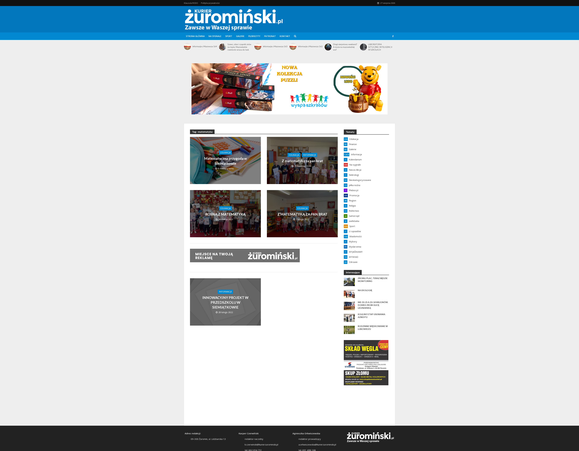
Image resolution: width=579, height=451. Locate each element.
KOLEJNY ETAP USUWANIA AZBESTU (371, 315)
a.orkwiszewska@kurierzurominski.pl (317, 444)
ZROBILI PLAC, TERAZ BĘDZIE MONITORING (373, 279)
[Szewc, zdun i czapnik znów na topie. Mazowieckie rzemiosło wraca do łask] (222, 47)
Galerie (240, 36)
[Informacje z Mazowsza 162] (293, 46)
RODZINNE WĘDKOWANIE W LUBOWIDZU (373, 327)
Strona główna (195, 36)
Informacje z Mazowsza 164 (204, 46)
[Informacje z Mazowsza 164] (187, 46)
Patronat (270, 36)
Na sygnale (215, 36)
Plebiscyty (254, 36)
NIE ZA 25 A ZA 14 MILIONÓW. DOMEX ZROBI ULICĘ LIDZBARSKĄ (373, 305)
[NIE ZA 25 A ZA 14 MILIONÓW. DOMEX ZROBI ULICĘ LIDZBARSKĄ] (349, 305)
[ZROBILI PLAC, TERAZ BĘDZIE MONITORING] (349, 281)
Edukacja (225, 152)
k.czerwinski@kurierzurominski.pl (261, 444)
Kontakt (285, 36)
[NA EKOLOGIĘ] (349, 293)
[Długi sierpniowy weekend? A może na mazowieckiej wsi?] (328, 47)
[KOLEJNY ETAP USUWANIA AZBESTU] (349, 317)
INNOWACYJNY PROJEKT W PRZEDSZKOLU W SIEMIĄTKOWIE (225, 302)
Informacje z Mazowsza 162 (310, 46)
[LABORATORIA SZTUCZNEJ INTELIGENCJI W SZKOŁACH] (363, 47)
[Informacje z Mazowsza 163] (257, 46)
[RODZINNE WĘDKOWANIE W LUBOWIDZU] (349, 329)
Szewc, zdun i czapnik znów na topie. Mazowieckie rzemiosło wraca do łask (239, 47)
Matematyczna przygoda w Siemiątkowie (225, 160)
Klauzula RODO (191, 3)
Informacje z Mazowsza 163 (275, 46)
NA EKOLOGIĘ (365, 290)
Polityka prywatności (210, 3)
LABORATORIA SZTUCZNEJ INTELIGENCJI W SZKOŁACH (380, 47)
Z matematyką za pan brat (302, 161)
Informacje (309, 154)
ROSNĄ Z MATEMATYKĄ (225, 214)
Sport (228, 36)
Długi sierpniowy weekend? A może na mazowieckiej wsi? (345, 47)
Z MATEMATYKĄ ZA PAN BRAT (302, 214)
